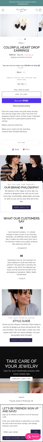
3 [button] (21, 39)
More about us (21, 207)
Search (21, 397)
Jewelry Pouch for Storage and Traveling (21, 78)
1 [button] (18, 39)
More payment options (21, 106)
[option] (21, 3)
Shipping (14, 57)
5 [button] (25, 39)
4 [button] (23, 39)
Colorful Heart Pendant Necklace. (14, 131)
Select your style (21, 340)
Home (21, 43)
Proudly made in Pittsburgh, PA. (21, 401)
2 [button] (19, 39)
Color (20, 67)
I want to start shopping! (17, 438)
